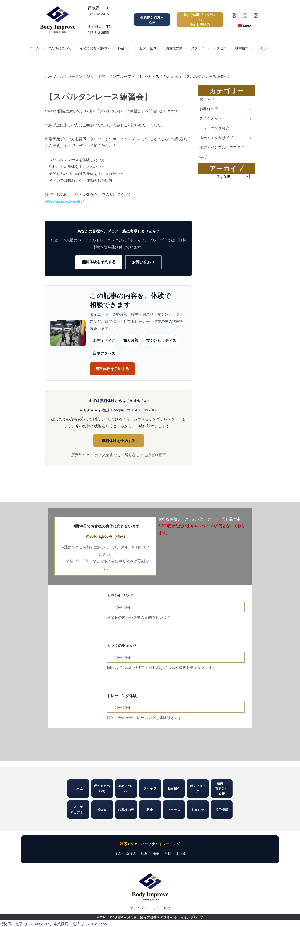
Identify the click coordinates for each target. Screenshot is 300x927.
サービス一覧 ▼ (145, 48)
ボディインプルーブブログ (221, 147)
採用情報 (241, 48)
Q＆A (102, 809)
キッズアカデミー (78, 809)
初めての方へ (126, 788)
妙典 (144, 853)
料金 (121, 48)
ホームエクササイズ (216, 137)
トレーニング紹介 (214, 128)
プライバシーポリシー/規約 (150, 907)
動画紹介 (174, 788)
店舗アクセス (104, 353)
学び (203, 156)
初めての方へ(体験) (94, 48)
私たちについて (59, 48)
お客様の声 (174, 48)
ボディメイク (104, 340)
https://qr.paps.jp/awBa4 (65, 201)
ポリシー (263, 48)
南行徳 (131, 853)
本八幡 (181, 853)
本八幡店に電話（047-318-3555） (82, 923)
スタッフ (197, 48)
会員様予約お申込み (152, 19)
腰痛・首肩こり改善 (221, 788)
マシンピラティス (161, 340)
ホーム (34, 48)
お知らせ (197, 809)
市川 (167, 853)
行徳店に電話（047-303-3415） (26, 923)
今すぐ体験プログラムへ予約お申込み (200, 19)
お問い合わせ (143, 262)
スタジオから (210, 118)
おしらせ (206, 99)
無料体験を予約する (99, 261)
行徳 (117, 853)
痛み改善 (130, 340)
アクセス (219, 48)
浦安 (156, 853)
